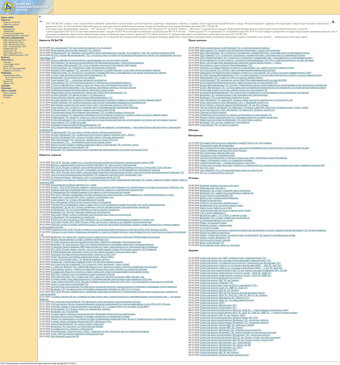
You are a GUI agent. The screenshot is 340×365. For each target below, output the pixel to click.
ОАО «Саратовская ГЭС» (14, 46)
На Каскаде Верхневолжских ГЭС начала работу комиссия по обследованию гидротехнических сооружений (254, 92)
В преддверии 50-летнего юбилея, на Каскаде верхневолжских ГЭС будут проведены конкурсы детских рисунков (257, 60)
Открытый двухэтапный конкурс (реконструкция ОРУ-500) (229, 317)
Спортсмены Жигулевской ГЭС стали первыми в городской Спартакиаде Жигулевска (94, 65)
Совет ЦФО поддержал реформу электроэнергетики (77, 334)
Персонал (6, 88)
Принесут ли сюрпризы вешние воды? (219, 203)
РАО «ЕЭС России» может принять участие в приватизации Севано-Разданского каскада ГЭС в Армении (104, 249)
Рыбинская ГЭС (10, 49)
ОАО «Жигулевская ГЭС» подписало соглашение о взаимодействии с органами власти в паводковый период (255, 53)
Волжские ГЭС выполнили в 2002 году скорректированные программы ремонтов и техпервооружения (102, 244)
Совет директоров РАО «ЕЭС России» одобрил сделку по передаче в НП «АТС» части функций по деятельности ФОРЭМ (112, 282)
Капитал (5, 57)
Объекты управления (12, 38)
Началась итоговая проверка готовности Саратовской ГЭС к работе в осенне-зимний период (247, 68)
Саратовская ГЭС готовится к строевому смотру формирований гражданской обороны (94, 107)
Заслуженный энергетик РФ (65, 336)
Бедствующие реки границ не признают (220, 245)
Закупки (5, 85)
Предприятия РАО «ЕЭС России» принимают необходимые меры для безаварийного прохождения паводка (105, 170)
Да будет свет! (207, 168)
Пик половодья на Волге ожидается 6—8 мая (73, 185)
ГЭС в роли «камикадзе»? (213, 213)
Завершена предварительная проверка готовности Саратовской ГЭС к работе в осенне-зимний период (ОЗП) (255, 73)
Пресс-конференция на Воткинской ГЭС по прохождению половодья (235, 48)
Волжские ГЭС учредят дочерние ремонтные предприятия (80, 212)
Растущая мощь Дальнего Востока (217, 153)
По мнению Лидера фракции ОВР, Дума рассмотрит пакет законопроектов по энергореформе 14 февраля (104, 247)
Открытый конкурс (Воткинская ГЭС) (218, 305)
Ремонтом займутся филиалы (215, 233)
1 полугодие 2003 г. (11, 64)
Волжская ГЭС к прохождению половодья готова (224, 97)
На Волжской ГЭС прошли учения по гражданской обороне (80, 309)
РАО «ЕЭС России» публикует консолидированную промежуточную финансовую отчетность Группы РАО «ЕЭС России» (111, 167)
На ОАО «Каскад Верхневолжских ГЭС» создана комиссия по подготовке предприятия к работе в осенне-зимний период (261, 75)
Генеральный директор (13, 33)
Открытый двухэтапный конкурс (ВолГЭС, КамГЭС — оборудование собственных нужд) (244, 310)
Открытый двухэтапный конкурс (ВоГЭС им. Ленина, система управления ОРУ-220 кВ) (243, 270)
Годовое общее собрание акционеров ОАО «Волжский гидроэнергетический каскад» (93, 314)
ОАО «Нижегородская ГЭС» (16, 55)
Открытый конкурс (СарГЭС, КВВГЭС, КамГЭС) (224, 288)
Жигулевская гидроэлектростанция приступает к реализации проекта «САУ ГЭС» (92, 105)
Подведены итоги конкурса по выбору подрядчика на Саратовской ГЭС (236, 115)
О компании (7, 27)
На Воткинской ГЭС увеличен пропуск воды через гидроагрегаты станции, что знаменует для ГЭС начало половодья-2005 (113, 53)
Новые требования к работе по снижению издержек (226, 160)
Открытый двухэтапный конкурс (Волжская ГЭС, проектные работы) (234, 320)
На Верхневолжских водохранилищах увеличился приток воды (82, 90)
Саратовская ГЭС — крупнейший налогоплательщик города (81, 142)
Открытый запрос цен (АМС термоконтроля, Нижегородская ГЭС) (233, 258)
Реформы (6, 73)
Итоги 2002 (8, 66)
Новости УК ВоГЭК (11, 22)
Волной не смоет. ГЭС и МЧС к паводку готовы (223, 215)
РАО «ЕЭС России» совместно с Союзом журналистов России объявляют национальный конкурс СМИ (102, 162)
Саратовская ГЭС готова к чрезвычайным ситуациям (77, 200)
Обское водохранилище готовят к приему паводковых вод (80, 239)
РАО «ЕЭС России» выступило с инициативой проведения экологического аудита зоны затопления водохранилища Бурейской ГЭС (117, 172)
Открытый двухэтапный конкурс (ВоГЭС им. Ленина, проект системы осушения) (240, 337)
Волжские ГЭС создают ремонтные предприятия (225, 122)
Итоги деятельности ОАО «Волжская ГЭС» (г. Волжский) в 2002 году (234, 102)
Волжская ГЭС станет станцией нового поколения (225, 190)
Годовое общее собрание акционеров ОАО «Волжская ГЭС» (81, 321)
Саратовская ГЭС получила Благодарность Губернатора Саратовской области (91, 82)
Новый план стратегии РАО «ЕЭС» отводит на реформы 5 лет (82, 197)
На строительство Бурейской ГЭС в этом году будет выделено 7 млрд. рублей (90, 264)
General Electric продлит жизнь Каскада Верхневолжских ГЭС (82, 97)
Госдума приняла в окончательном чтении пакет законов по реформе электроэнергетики (96, 242)
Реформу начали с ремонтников (216, 225)
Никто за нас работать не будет (216, 208)
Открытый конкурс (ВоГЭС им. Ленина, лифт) (223, 315)
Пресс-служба (8, 90)
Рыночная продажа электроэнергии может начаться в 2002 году (83, 254)
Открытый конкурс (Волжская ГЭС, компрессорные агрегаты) (231, 330)
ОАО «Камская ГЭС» (12, 53)
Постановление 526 (13, 77)
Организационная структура (16, 35)
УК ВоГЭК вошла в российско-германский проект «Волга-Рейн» (82, 257)
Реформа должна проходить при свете (219, 185)
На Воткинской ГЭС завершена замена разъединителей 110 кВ (83, 110)
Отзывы (6, 97)
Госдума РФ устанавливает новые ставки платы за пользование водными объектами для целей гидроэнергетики (108, 205)
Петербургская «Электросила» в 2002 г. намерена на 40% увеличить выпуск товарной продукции (100, 331)
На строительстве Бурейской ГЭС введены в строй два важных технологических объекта (96, 301)
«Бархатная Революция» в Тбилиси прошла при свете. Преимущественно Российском (243, 158)
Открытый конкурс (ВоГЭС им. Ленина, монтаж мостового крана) (232, 293)
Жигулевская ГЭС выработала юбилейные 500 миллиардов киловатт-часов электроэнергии (97, 63)
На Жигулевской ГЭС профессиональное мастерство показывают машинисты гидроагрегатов (98, 102)
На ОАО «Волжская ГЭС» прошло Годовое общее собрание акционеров (87, 137)
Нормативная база (11, 75)
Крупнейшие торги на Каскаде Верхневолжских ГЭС (226, 65)
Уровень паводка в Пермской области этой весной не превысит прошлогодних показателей (97, 190)
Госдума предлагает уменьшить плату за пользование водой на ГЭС (85, 177)
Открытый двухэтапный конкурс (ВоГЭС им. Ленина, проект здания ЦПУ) (237, 340)
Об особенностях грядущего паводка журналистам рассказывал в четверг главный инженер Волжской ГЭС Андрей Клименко (263, 230)
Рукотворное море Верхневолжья (217, 145)
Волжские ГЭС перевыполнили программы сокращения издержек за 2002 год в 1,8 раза (95, 289)
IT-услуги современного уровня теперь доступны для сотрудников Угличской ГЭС (91, 85)
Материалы (8, 95)
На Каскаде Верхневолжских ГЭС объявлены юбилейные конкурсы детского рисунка (93, 87)
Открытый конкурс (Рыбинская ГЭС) (218, 307)
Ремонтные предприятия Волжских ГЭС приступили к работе (231, 120)
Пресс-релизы (9, 93)
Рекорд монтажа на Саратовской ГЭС (70, 147)
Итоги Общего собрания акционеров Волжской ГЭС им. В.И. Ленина (234, 105)
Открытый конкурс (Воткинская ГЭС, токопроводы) (225, 342)
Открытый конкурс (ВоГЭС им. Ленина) (219, 280)
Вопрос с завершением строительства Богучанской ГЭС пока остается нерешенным (94, 165)
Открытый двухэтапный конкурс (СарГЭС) (221, 278)
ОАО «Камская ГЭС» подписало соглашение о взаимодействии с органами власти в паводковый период (252, 55)
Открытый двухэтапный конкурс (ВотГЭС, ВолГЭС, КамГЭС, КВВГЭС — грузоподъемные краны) (249, 312)
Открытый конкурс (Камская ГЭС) (217, 283)
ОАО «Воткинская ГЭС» (14, 44)
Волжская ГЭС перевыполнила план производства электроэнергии (234, 95)
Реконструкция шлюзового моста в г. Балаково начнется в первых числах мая (239, 117)
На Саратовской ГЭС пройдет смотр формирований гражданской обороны (238, 70)
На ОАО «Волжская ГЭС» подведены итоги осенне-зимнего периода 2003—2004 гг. (93, 135)
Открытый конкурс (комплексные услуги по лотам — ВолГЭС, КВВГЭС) (235, 275)
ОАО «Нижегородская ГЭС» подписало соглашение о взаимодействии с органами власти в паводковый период (256, 58)
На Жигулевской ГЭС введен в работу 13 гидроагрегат (78, 95)
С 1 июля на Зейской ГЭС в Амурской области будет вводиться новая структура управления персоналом (104, 267)
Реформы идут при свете (212, 188)
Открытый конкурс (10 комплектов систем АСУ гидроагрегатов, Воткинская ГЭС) (240, 263)
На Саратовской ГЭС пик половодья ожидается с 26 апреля (81, 48)
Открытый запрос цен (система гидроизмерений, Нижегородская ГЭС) (235, 260)
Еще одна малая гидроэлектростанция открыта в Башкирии (81, 202)
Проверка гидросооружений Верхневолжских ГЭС (76, 125)
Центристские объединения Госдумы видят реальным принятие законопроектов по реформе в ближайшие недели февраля (114, 287)
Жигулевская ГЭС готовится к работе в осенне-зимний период (231, 77)
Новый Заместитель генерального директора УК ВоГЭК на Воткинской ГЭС (89, 92)
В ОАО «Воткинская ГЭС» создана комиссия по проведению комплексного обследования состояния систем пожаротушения (114, 120)
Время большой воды (211, 200)
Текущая (7, 62)
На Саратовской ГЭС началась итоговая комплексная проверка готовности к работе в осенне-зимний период (106, 100)
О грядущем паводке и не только (216, 220)
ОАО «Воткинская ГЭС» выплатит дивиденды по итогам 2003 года (84, 140)
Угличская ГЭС (10, 51)
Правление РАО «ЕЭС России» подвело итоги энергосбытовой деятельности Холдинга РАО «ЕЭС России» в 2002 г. (109, 229)
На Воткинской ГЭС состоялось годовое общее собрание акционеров (86, 132)
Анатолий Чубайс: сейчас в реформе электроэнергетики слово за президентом (91, 214)
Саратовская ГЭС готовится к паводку (219, 125)
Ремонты (9, 79)
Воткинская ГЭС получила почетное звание (73, 77)
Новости (5, 20)
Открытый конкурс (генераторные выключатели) (224, 355)
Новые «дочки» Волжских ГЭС (215, 238)
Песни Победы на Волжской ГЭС (216, 195)
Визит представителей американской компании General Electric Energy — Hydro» (241, 63)
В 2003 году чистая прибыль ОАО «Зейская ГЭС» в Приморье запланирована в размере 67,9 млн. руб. (102, 219)
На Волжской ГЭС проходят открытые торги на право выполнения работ (88, 117)
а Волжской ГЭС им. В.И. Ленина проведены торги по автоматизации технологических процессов (100, 207)
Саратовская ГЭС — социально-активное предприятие (79, 80)
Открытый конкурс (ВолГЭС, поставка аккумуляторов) (227, 300)
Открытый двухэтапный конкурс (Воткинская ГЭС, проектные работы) (235, 335)
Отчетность (7, 60)
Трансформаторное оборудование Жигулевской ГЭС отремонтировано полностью (93, 112)
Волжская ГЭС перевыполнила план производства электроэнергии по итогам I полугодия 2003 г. (99, 150)
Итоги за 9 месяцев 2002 (14, 68)
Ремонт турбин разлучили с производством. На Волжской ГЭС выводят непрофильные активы (248, 235)
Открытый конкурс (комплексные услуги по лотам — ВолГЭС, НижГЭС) (235, 273)
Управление (8, 31)
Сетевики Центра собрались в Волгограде (72, 329)
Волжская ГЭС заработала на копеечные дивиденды (227, 193)
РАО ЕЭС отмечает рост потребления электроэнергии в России (83, 274)
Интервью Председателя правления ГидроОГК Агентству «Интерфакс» (236, 143)
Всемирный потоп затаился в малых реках (221, 205)
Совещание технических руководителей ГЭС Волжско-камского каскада (87, 262)
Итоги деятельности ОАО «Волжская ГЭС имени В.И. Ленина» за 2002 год (237, 110)
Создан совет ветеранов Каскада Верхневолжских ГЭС (79, 75)
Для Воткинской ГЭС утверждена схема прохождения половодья (83, 68)
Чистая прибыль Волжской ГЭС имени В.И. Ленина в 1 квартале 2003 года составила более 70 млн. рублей (254, 107)
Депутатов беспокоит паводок (215, 240)
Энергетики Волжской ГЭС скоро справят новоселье (77, 324)
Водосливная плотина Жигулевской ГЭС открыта (76, 50)
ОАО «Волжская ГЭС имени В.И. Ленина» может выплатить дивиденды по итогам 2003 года (246, 100)
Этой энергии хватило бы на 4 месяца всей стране (225, 210)
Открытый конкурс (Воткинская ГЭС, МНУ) (221, 347)
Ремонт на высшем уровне (213, 223)
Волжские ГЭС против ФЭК (64, 311)
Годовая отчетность (12, 71)
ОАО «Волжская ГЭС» (13, 42)
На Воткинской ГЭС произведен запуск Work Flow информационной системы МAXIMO (243, 80)
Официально (9, 29)
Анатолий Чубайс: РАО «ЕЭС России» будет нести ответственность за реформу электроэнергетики (101, 222)
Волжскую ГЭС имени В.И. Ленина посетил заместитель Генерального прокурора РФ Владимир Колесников (105, 237)
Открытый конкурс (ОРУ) (212, 302)
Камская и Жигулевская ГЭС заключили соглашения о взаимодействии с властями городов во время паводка (106, 70)
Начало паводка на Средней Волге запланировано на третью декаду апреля (90, 60)
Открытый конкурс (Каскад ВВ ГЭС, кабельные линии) (227, 325)
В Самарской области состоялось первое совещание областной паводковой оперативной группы (100, 272)
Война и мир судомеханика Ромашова (219, 198)
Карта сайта (7, 17)
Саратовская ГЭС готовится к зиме (68, 122)
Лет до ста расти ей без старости (217, 173)
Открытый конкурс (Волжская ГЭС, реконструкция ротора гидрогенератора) (238, 332)
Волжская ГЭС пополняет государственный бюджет (77, 326)
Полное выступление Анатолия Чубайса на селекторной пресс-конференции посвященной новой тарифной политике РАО (262, 165)
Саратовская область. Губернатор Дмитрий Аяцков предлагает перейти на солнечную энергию (99, 269)
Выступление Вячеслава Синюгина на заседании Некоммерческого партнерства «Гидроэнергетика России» (254, 148)
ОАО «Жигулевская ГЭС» (15, 40)
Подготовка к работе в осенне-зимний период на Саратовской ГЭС (234, 90)
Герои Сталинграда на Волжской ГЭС (70, 284)
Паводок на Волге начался (213, 112)
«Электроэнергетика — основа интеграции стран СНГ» (228, 163)
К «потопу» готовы (209, 228)
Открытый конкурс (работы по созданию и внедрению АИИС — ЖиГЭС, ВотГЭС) (241, 265)
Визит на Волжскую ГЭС (212, 242)
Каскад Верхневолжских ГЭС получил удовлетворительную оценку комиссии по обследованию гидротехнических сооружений (263, 85)
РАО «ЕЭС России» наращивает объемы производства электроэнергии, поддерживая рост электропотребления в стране (112, 195)
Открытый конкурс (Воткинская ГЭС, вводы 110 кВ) (225, 345)
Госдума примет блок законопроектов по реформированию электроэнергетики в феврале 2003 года (101, 279)
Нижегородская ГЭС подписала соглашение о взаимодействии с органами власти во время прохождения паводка (108, 73)
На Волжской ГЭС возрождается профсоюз (73, 217)
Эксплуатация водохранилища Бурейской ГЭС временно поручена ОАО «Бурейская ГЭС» (96, 175)
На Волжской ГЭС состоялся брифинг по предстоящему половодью (85, 209)
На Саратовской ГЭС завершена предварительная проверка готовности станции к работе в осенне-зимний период (109, 115)
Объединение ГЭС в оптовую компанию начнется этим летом (231, 170)
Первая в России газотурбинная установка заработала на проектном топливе (90, 316)
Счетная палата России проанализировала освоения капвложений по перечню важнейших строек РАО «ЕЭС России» (111, 304)
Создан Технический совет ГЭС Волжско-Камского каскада (80, 259)
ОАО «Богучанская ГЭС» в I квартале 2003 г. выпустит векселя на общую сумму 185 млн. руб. (97, 277)
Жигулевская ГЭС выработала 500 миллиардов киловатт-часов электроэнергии (240, 50)
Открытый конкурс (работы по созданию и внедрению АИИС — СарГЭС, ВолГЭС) (241, 268)
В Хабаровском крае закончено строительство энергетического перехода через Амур (94, 252)
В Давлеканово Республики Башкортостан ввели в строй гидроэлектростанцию (90, 192)
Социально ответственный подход (217, 155)
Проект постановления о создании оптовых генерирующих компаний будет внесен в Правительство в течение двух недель (113, 319)
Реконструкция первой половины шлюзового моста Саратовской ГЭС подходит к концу (95, 145)
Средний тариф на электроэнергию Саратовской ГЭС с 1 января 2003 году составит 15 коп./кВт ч (100, 306)
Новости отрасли (11, 24)
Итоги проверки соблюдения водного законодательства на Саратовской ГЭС (239, 82)
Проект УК (7, 81)
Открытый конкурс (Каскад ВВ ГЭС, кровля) (221, 327)
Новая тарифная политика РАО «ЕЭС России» (223, 150)
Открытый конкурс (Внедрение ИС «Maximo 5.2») (225, 298)
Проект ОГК (8, 83)
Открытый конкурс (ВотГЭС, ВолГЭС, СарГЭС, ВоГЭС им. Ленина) (233, 295)
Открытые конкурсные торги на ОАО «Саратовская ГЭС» (229, 285)
